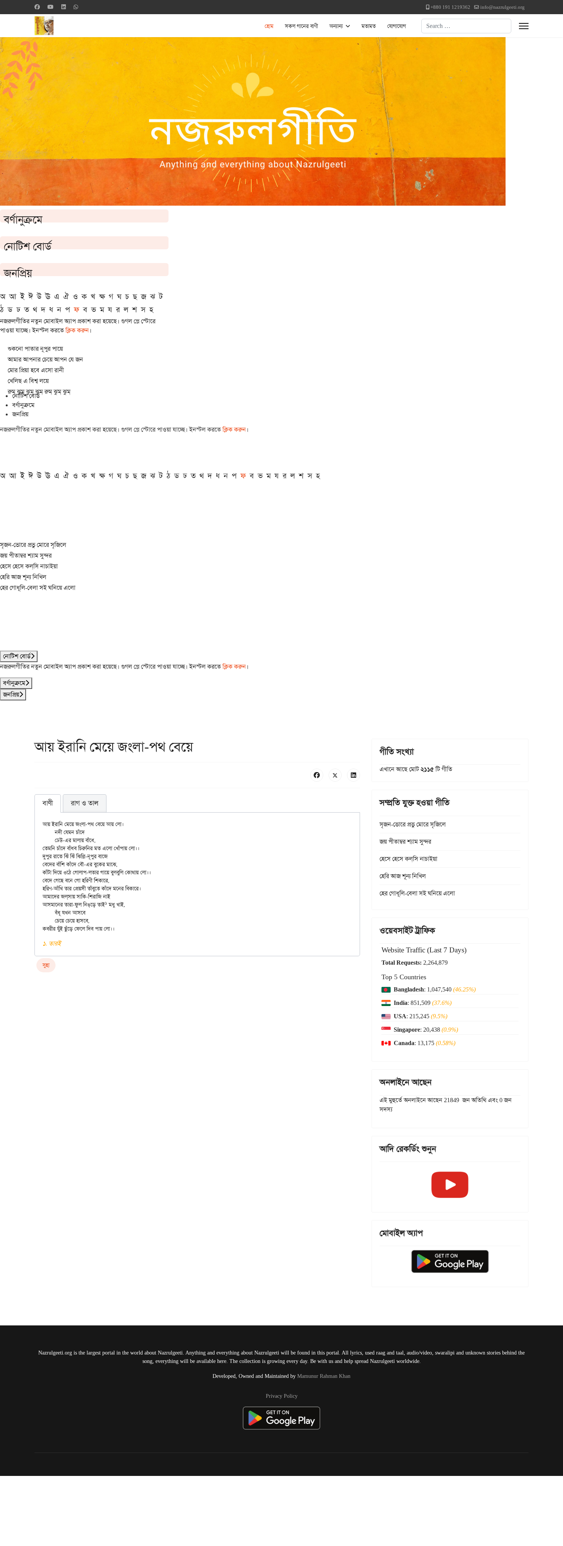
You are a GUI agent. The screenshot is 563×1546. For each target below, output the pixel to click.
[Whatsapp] (76, 6)
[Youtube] (50, 6)
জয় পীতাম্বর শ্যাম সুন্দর (26, 555)
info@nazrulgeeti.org (502, 7)
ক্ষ (102, 296)
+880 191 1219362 (450, 7)
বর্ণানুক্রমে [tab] (23, 405)
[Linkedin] (63, 6)
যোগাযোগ (396, 26)
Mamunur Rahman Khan (323, 1376)
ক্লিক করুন (77, 330)
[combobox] (466, 26)
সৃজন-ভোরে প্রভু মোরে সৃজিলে (33, 545)
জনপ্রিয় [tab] (20, 414)
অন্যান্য (336, 26)
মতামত (369, 26)
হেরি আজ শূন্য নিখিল (23, 577)
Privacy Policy (282, 1395)
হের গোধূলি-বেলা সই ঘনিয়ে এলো (37, 588)
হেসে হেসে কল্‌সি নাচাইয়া (29, 566)
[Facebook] (37, 6)
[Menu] (524, 26)
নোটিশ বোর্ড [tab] (26, 396)
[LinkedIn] (353, 775)
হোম (269, 26)
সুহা (46, 965)
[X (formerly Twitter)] (335, 775)
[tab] (47, 803)
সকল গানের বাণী (301, 26)
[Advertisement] (188, 1509)
